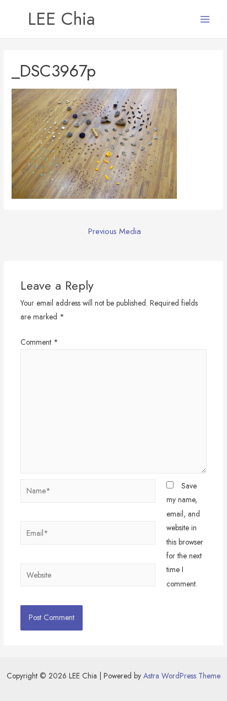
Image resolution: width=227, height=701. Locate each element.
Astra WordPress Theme (181, 675)
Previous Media (114, 231)
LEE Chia (61, 18)
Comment (39, 341)
